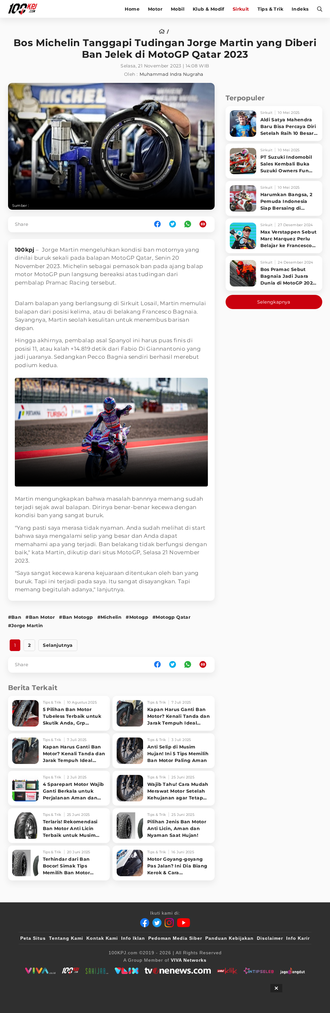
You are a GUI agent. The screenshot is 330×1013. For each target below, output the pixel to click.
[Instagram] (169, 922)
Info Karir (298, 938)
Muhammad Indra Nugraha (171, 74)
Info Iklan (133, 938)
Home (132, 9)
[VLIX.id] (127, 971)
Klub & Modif (208, 9)
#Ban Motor (40, 617)
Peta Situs (33, 938)
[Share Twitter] (172, 224)
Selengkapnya (273, 302)
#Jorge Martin (25, 625)
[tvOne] (178, 971)
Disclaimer (270, 938)
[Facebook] (144, 922)
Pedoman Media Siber (175, 938)
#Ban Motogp (76, 617)
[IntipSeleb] (259, 971)
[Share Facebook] (157, 224)
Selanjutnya (58, 645)
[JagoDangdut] (292, 971)
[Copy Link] (205, 224)
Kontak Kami (102, 938)
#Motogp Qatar (171, 617)
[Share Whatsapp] (187, 224)
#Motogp (137, 617)
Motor (155, 9)
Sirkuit (241, 9)
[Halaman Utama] (25, 9)
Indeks (300, 9)
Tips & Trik (270, 9)
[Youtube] (183, 922)
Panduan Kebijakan (229, 938)
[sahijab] (97, 971)
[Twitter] (156, 922)
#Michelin (109, 617)
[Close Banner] (276, 988)
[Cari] (317, 9)
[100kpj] (70, 971)
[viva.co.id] (40, 971)
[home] (164, 32)
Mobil (177, 9)
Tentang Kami (66, 938)
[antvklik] (227, 971)
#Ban (15, 617)
